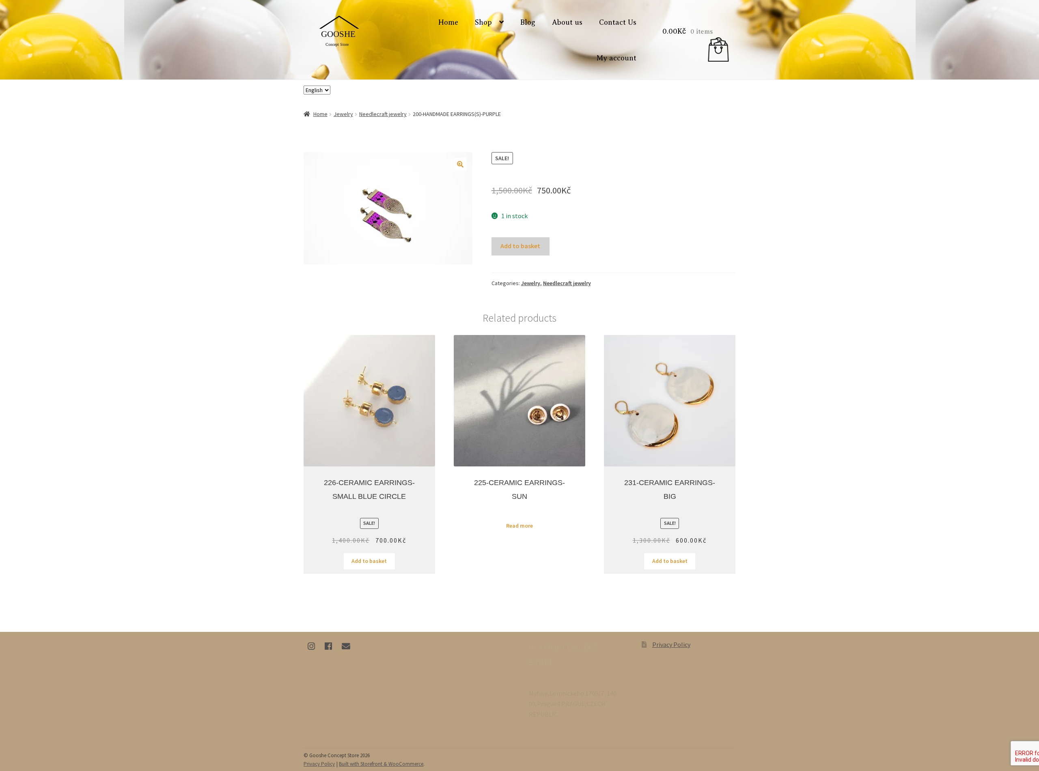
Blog (527, 22)
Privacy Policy (671, 644)
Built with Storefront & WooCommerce (381, 763)
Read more (519, 525)
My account (616, 58)
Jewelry (343, 114)
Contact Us (617, 22)
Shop (483, 22)
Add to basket (520, 246)
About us (567, 22)
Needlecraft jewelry (383, 114)
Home (448, 22)
